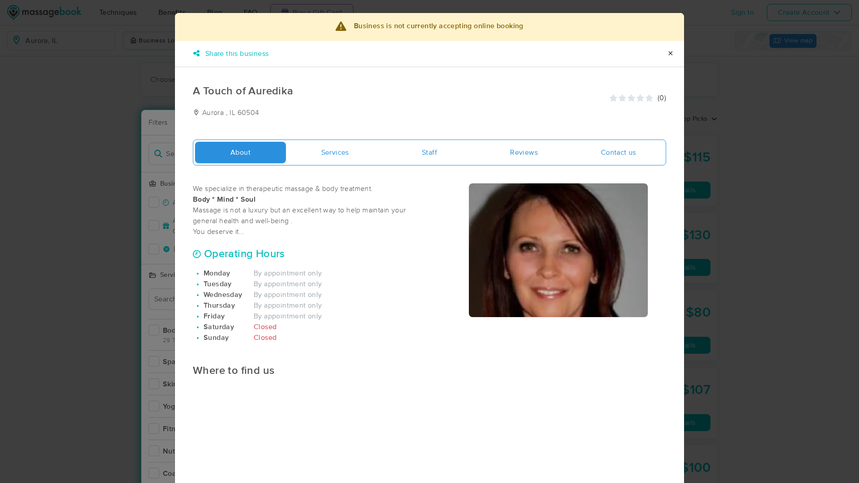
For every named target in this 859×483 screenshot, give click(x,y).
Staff (429, 152)
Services (335, 152)
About (240, 152)
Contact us (618, 152)
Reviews (524, 152)
